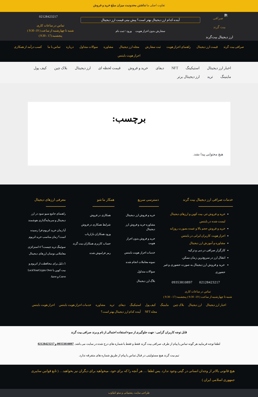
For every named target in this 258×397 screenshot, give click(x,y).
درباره (70, 46)
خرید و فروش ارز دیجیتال (140, 215)
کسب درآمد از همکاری (28, 46)
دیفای (160, 68)
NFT (174, 68)
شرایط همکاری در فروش (96, 224)
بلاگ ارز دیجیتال (146, 280)
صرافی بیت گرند (233, 46)
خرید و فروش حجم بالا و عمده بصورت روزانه (197, 228)
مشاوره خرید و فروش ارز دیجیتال (140, 227)
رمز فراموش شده (100, 252)
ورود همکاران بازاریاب (98, 234)
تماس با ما (54, 46)
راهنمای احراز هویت (178, 46)
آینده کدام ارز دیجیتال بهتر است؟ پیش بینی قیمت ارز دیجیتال (140, 20)
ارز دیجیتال (83, 68)
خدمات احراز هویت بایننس (139, 252)
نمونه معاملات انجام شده (140, 262)
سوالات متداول (88, 46)
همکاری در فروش (100, 215)
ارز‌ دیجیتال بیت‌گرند (219, 37)
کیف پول (40, 68)
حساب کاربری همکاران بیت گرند (92, 243)
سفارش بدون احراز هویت (150, 31)
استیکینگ (192, 68)
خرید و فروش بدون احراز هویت (140, 241)
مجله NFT (151, 311)
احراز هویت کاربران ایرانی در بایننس (203, 235)
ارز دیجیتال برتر (188, 77)
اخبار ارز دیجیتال (219, 68)
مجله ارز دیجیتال (129, 46)
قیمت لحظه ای (109, 68)
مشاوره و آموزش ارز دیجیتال (207, 243)
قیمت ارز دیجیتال (207, 46)
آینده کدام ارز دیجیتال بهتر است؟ (121, 311)
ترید (210, 77)
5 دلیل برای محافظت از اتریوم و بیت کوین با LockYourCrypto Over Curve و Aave (47, 270)
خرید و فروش (138, 68)
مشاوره (108, 46)
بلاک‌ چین (60, 68)
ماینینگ (225, 77)
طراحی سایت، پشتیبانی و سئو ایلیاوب (129, 392)
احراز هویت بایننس (129, 55)
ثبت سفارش (153, 46)
